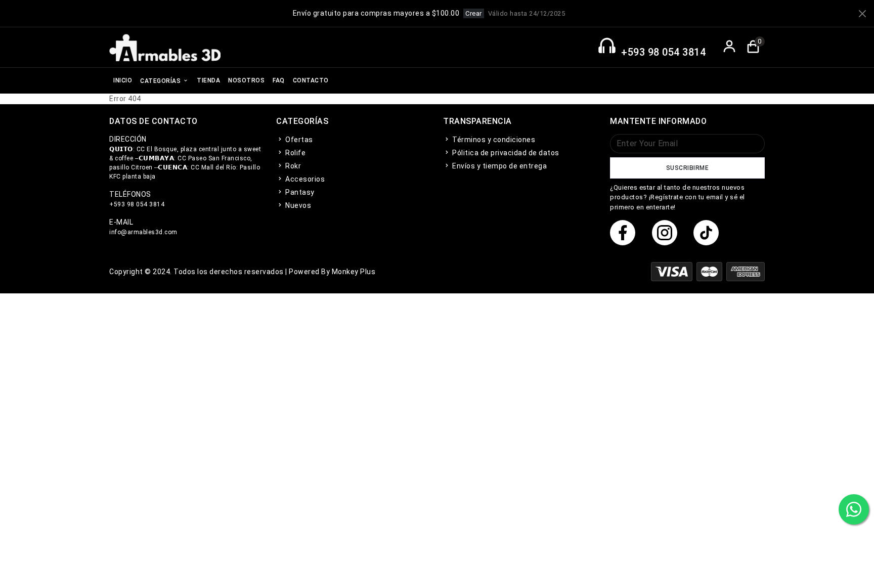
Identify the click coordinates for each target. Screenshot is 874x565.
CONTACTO (311, 80)
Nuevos (297, 205)
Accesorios (304, 179)
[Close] (862, 13)
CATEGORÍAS (161, 80)
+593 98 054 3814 (663, 52)
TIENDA (208, 80)
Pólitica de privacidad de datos (505, 153)
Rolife (294, 153)
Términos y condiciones (493, 140)
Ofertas (298, 140)
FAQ (279, 80)
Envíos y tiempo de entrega (499, 166)
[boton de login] (729, 47)
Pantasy (299, 192)
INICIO (122, 80)
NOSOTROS (246, 80)
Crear (473, 13)
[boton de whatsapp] (854, 509)
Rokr (292, 166)
